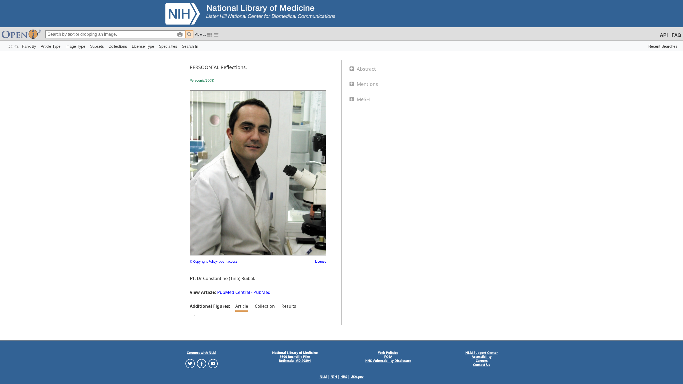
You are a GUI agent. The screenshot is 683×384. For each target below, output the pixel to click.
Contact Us (481, 364)
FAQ (676, 34)
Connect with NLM (201, 352)
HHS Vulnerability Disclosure (388, 360)
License (320, 261)
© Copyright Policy (203, 261)
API (664, 34)
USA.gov (357, 376)
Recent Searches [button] (662, 46)
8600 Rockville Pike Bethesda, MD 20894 (295, 358)
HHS (343, 376)
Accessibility (482, 356)
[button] (29, 46)
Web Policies (388, 352)
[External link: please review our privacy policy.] (190, 363)
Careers (482, 360)
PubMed (262, 292)
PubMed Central (233, 292)
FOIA (388, 356)
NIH (334, 376)
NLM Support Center (481, 352)
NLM (323, 376)
